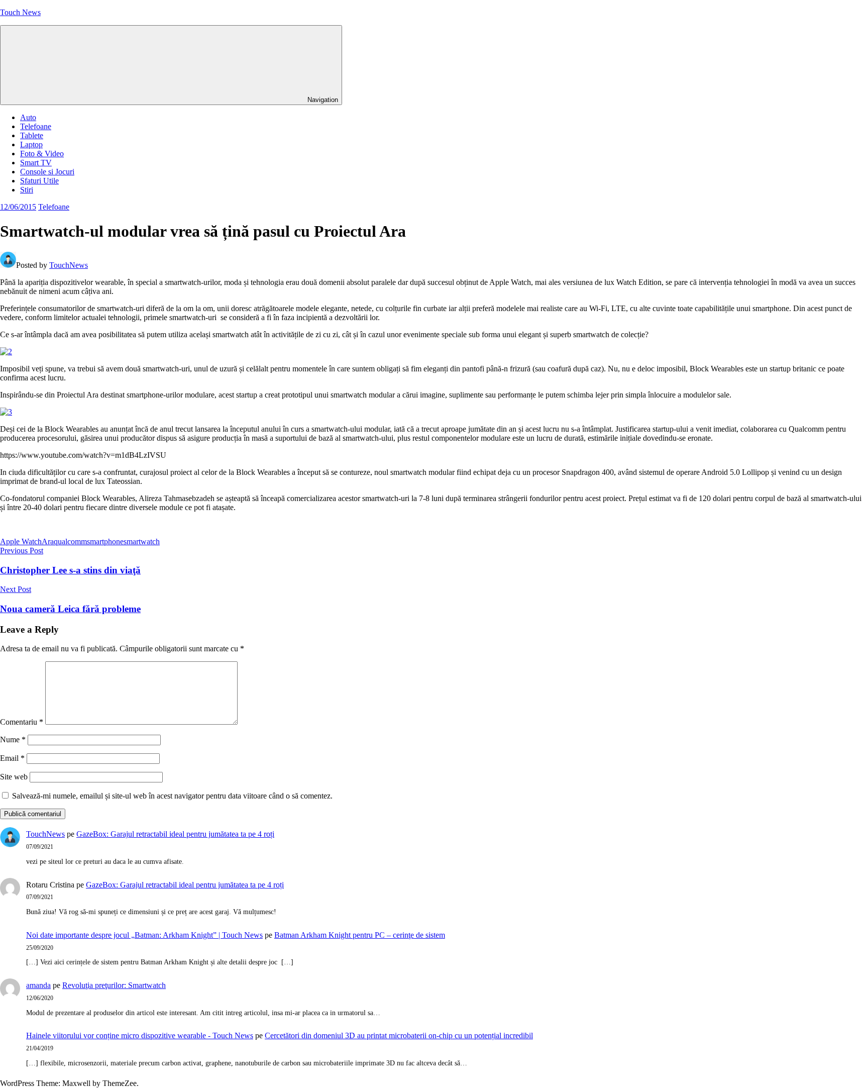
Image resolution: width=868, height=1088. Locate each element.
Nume (13, 739)
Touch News (20, 12)
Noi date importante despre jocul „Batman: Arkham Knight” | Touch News (144, 935)
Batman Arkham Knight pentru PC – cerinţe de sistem (359, 935)
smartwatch (142, 541)
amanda (38, 985)
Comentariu (21, 722)
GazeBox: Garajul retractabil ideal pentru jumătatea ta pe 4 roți (175, 834)
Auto (28, 117)
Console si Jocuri (47, 171)
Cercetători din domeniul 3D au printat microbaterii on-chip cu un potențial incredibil (399, 1035)
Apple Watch (21, 541)
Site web (14, 776)
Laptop (31, 144)
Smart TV (36, 162)
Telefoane (35, 126)
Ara (48, 541)
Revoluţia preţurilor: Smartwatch (114, 985)
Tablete (31, 135)
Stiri (26, 189)
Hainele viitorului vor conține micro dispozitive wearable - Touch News (139, 1035)
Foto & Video (42, 153)
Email (12, 758)
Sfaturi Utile (39, 180)
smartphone (105, 541)
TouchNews (68, 265)
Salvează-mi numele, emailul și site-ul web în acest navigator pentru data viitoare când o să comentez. (172, 796)
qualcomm (70, 541)
